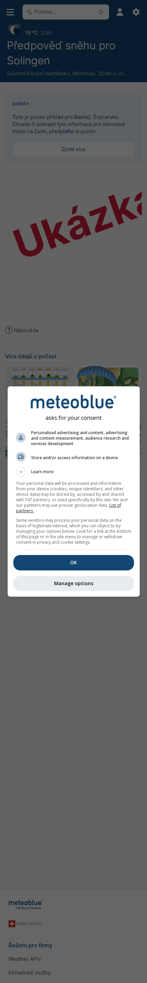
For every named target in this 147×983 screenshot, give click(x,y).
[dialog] (74, 491)
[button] (73, 472)
